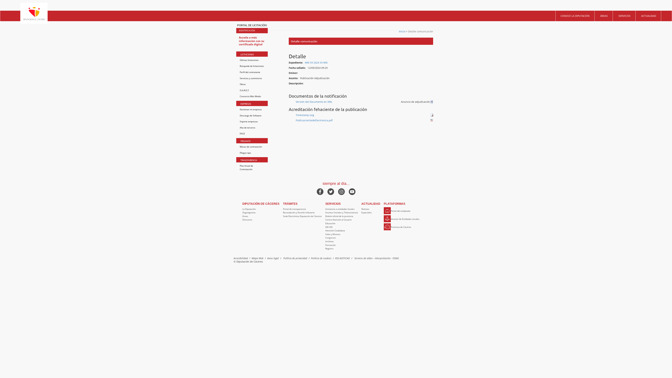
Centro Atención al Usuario (338, 219)
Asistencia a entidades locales (340, 209)
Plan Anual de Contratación (246, 167)
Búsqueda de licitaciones (252, 66)
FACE (242, 133)
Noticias (365, 209)
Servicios (624, 16)
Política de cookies (321, 258)
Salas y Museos (332, 234)
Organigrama (248, 212)
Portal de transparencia (294, 209)
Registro (329, 248)
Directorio (247, 219)
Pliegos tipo (245, 152)
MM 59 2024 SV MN (316, 62)
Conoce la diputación (575, 16)
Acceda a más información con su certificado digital (251, 41)
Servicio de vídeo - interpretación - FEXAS (376, 258)
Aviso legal (273, 258)
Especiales (366, 212)
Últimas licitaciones (249, 60)
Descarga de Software (250, 115)
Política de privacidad (295, 258)
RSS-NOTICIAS (342, 258)
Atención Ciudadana (335, 230)
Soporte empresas (249, 121)
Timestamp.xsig (305, 115)
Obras (243, 84)
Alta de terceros (247, 127)
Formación (330, 245)
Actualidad (648, 16)
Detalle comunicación (420, 31)
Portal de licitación (252, 25)
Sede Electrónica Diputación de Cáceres (302, 216)
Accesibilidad (241, 258)
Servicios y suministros (251, 78)
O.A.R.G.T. (244, 90)
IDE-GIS (329, 227)
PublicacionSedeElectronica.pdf (314, 120)
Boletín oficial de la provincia (339, 216)
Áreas (604, 16)
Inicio (402, 31)
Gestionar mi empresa (251, 109)
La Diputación (249, 209)
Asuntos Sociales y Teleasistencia (341, 212)
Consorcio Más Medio (250, 96)
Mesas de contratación (251, 146)
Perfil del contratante (250, 72)
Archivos (329, 241)
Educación (330, 223)
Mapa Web (257, 258)
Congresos (330, 237)
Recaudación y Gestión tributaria (299, 212)
